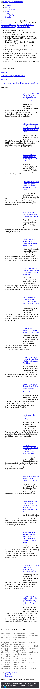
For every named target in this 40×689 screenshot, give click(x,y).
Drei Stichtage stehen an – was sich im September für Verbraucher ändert (31, 568)
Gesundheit (5, 27)
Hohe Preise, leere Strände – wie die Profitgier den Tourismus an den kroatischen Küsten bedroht (29, 537)
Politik (7, 11)
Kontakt (8, 17)
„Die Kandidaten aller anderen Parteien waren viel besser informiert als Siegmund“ (31, 271)
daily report (21, 25)
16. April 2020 (6, 25)
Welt (28, 27)
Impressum (8, 676)
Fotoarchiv (8, 674)
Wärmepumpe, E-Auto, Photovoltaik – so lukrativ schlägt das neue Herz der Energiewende (31, 97)
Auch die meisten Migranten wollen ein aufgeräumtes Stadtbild (30, 214)
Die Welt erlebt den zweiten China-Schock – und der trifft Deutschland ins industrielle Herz (30, 449)
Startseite (8, 5)
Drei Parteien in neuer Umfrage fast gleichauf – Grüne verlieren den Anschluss (30, 360)
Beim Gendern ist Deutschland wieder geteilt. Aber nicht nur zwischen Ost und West (31, 300)
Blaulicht (12, 9)
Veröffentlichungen (11, 672)
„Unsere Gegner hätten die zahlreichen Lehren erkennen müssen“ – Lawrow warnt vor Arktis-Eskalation (30, 388)
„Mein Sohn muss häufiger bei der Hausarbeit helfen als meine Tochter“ (30, 242)
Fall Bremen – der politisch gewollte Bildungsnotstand (29, 417)
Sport (7, 13)
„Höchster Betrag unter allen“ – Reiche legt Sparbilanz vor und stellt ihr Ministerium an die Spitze (31, 128)
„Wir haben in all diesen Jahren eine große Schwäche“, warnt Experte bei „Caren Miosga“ (31, 185)
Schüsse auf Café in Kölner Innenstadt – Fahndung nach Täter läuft (30, 157)
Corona (13, 25)
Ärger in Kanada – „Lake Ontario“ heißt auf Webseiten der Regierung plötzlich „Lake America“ (30, 600)
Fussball (12, 15)
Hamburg (8, 7)
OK (5, 687)
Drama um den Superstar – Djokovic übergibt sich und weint (31, 330)
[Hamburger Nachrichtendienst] (12, 2)
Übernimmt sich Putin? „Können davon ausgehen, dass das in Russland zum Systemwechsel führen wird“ (30, 506)
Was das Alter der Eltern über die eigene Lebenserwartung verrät (31, 478)
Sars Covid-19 (21, 27)
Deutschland (29, 25)
